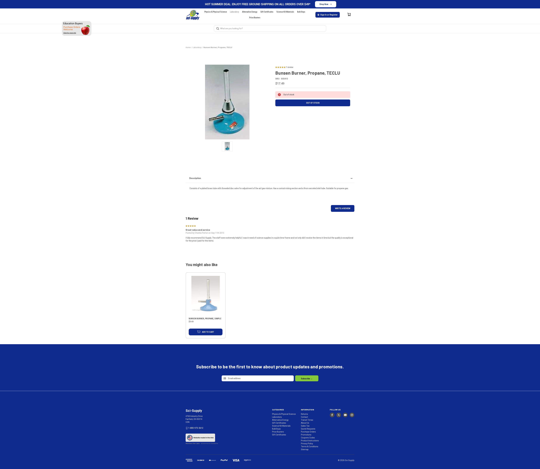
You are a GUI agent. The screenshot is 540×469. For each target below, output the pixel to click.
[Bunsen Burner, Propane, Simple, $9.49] (205, 295)
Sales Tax (305, 426)
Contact (304, 417)
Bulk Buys (301, 12)
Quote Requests (308, 429)
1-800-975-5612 (195, 428)
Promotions (306, 435)
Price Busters (254, 17)
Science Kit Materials (285, 12)
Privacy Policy (307, 443)
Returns (304, 414)
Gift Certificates (266, 12)
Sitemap (305, 449)
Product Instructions (310, 440)
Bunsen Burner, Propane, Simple (205, 318)
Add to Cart (208, 332)
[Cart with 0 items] (349, 14)
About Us (305, 423)
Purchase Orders (308, 432)
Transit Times (307, 420)
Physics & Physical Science (215, 12)
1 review (289, 67)
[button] (270, 178)
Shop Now (323, 4)
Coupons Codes (308, 438)
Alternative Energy (249, 12)
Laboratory (234, 12)
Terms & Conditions (309, 446)
